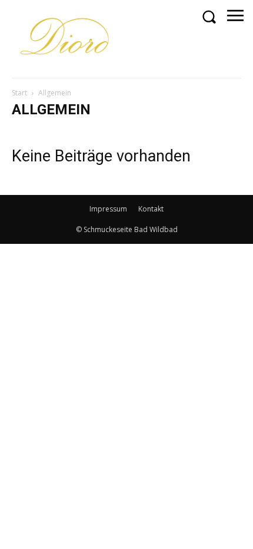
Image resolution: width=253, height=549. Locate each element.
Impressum (108, 209)
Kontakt (151, 209)
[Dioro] (66, 38)
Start (19, 93)
